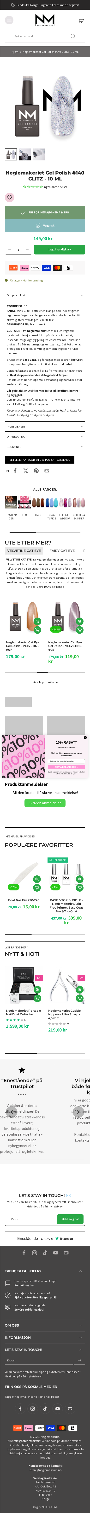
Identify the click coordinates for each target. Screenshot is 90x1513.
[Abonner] (79, 1360)
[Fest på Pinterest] (36, 471)
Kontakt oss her (24, 1285)
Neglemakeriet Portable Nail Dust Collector (23, 1012)
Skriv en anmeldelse (45, 802)
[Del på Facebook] (15, 471)
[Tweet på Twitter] (25, 471)
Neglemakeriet (50, 1437)
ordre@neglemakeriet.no (46, 1470)
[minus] (10, 250)
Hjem (15, 52)
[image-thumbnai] (11, 154)
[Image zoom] (45, 107)
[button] (33, 187)
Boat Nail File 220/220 (23, 900)
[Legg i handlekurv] (37, 630)
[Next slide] (78, 1112)
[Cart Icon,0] (80, 20)
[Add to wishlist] (9, 197)
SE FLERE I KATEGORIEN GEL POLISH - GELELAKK (40, 460)
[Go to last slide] (11, 1112)
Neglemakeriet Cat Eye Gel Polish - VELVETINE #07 (22, 645)
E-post (11, 1360)
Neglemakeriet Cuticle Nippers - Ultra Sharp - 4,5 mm (64, 1014)
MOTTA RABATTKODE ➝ (66, 767)
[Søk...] (73, 36)
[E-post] (66, 1253)
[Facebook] (24, 1253)
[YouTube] (55, 1253)
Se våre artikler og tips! (29, 1309)
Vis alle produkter (44, 682)
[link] (57, 682)
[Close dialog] (85, 737)
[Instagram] (34, 1253)
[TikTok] (45, 1253)
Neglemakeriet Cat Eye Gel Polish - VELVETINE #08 (65, 645)
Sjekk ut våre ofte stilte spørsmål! (35, 1297)
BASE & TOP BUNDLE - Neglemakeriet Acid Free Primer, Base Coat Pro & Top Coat (66, 905)
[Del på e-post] (47, 471)
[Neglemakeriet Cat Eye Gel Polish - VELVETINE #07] (24, 617)
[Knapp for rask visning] (37, 621)
